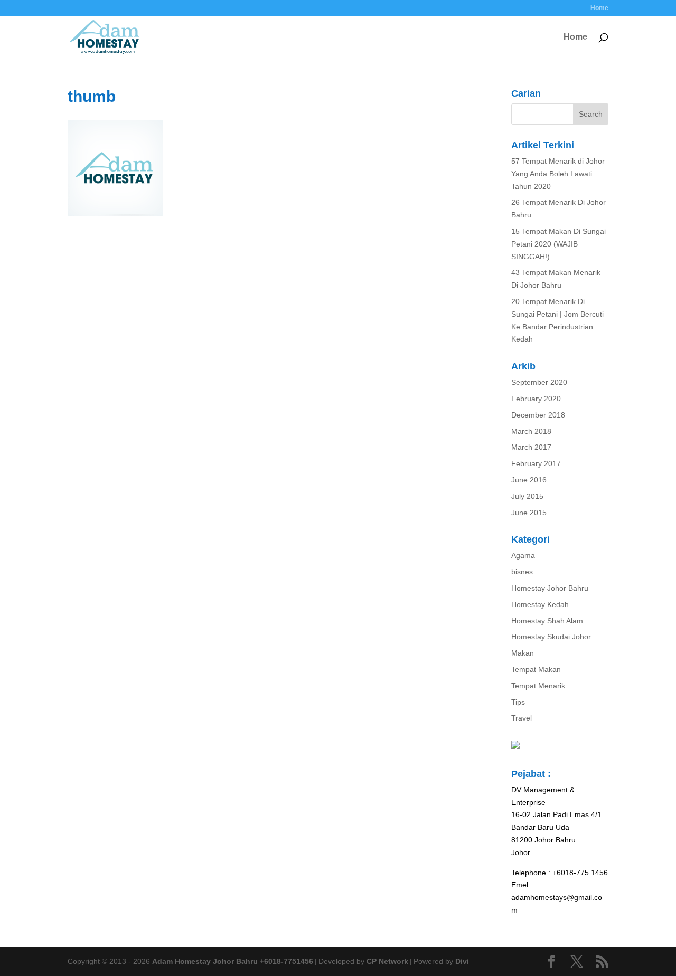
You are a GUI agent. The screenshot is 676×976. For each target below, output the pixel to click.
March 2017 (531, 447)
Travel (521, 718)
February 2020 (536, 398)
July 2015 (527, 496)
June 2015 (529, 512)
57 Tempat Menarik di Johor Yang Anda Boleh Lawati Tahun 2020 (558, 174)
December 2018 (538, 415)
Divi (462, 961)
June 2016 (529, 480)
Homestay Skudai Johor (551, 636)
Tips (518, 702)
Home (599, 8)
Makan (522, 653)
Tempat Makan (536, 669)
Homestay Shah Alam (547, 621)
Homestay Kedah (540, 604)
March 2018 (531, 431)
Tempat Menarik (538, 685)
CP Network (387, 961)
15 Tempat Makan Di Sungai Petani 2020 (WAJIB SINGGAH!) (558, 244)
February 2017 (536, 463)
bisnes (522, 571)
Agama (523, 555)
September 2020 (539, 382)
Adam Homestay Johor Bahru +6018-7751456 (232, 961)
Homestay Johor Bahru (549, 588)
